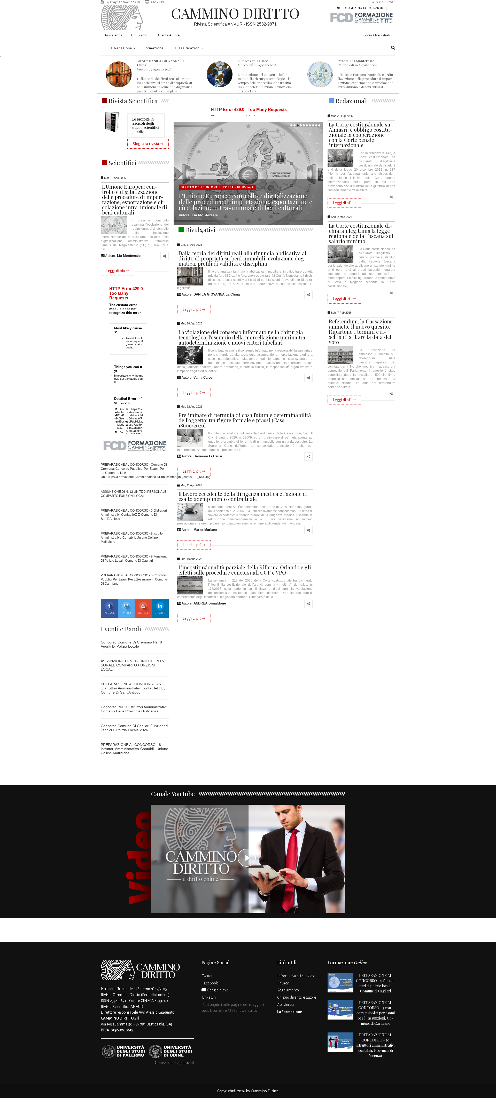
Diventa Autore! (169, 35)
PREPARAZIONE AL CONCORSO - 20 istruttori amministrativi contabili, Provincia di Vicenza (375, 1045)
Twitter (126, 613)
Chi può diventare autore (296, 997)
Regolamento (288, 990)
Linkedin (160, 613)
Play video (248, 859)
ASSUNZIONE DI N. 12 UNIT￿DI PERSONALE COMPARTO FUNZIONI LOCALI (132, 665)
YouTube (143, 613)
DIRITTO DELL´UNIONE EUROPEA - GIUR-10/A (217, 187)
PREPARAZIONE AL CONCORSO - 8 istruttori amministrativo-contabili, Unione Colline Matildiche (133, 538)
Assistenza (113, 35)
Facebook (109, 613)
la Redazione (120, 48)
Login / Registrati (377, 35)
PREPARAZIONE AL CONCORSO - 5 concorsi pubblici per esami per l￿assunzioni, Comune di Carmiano (134, 579)
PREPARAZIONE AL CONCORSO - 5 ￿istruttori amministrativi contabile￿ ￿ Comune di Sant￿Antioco (134, 515)
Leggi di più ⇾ (117, 271)
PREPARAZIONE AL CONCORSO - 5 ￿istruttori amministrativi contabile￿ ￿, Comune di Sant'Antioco (133, 688)
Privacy (283, 983)
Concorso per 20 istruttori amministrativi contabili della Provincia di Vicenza (133, 709)
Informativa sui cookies (295, 976)
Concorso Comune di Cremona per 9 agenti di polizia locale (131, 644)
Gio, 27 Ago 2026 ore (122, 2)
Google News (217, 990)
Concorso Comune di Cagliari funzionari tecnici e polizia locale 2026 (134, 728)
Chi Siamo (139, 35)
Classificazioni (187, 48)
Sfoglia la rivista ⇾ (148, 144)
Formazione (153, 48)
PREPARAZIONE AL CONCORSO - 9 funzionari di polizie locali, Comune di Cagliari (375, 983)
